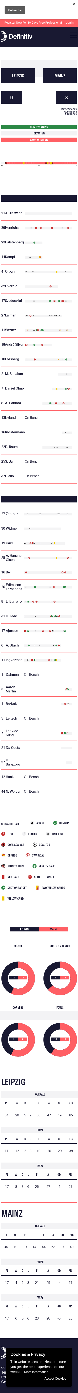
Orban (10, 271)
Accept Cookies (55, 1378)
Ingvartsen (14, 660)
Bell (8, 572)
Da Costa (13, 747)
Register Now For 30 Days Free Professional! (33, 22)
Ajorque (12, 631)
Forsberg (12, 359)
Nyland (10, 417)
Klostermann (15, 432)
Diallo (9, 476)
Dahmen (12, 674)
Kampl (10, 257)
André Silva (14, 344)
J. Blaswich (13, 213)
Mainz (59, 75)
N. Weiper (13, 791)
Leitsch (11, 718)
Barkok (11, 704)
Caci (9, 543)
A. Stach (12, 645)
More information (36, 1372)
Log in (70, 22)
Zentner (12, 514)
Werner (10, 330)
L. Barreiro (14, 601)
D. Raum (11, 447)
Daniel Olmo (14, 388)
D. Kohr (11, 616)
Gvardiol (11, 286)
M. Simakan (14, 374)
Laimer (10, 315)
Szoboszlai (13, 300)
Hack (10, 777)
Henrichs (12, 227)
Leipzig (18, 75)
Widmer (12, 528)
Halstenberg (14, 242)
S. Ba (9, 461)
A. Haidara (13, 403)
